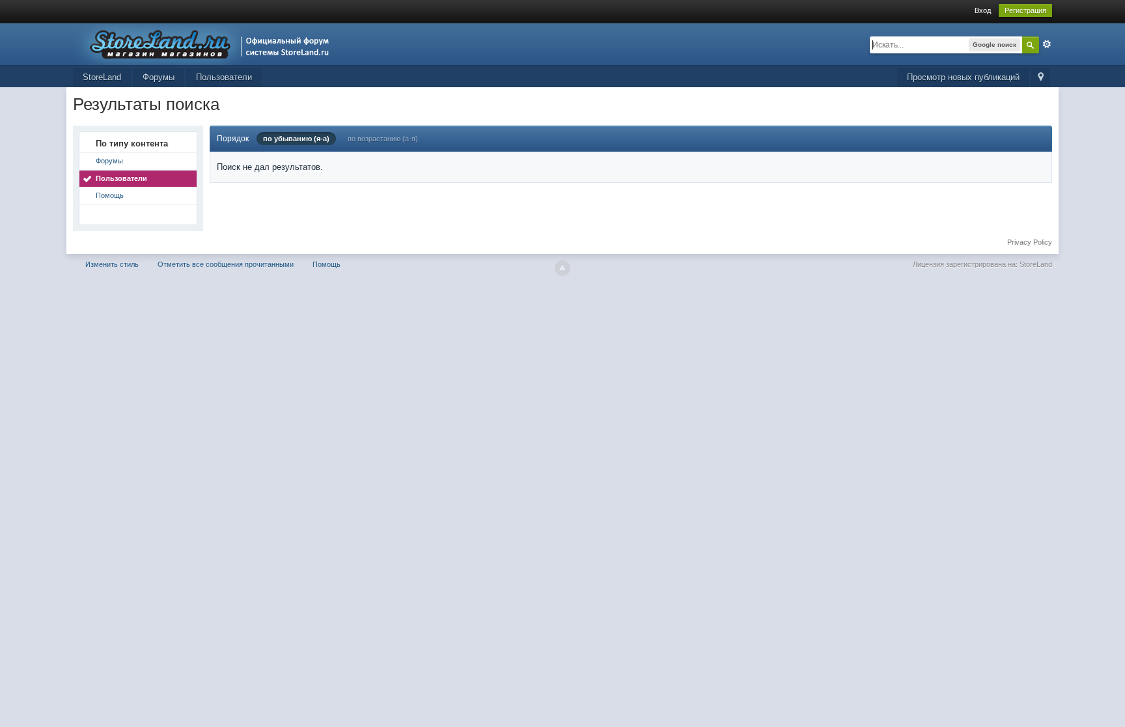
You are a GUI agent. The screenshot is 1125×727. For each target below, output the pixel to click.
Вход (983, 10)
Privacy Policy (1029, 242)
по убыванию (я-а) (296, 139)
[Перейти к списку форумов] (205, 43)
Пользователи (224, 77)
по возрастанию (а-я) (383, 139)
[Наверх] (562, 268)
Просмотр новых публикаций (963, 77)
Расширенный (1047, 44)
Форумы (158, 77)
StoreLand (102, 77)
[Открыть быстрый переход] (1040, 77)
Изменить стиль (112, 264)
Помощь (110, 195)
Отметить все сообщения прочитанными (226, 264)
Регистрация (1025, 10)
